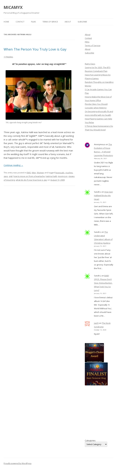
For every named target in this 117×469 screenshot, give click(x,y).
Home (6, 21)
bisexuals (59, 172)
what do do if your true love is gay (31, 180)
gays (6, 176)
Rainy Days (90, 63)
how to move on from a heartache (29, 176)
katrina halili (51, 176)
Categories (90, 441)
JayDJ (96, 323)
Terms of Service (50, 21)
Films (33, 21)
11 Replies (8, 56)
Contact (20, 21)
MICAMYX (13, 7)
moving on (62, 176)
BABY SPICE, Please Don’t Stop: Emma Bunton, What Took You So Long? (103, 283)
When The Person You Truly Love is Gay (35, 49)
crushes (69, 172)
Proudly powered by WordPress (17, 463)
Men (34, 172)
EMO (29, 172)
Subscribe (82, 21)
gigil (10, 176)
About (68, 21)
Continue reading (13, 165)
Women (40, 172)
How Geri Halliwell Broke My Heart (103, 195)
